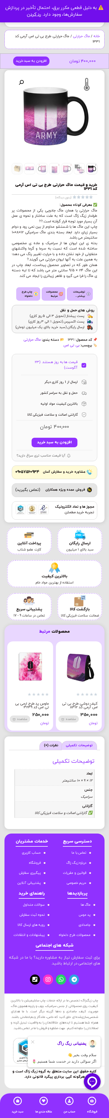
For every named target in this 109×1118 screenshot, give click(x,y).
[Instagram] (48, 980)
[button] (21, 82)
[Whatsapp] (61, 980)
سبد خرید (17, 1112)
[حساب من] (69, 1101)
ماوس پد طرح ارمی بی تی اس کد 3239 (32, 705)
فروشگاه (92, 1112)
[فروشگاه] (92, 1101)
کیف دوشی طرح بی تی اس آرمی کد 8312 (80, 705)
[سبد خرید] (17, 1101)
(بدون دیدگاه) (63, 198)
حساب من (69, 1112)
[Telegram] (74, 980)
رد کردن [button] (34, 14)
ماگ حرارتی (81, 36)
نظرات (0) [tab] (51, 745)
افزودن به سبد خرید (31, 60)
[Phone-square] (35, 980)
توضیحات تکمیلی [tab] (79, 745)
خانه (96, 36)
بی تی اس (71, 345)
